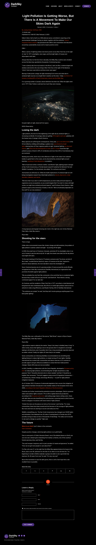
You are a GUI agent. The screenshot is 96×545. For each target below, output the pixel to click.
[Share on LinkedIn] (61, 471)
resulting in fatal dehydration (35, 161)
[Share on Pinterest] (52, 471)
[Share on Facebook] (26, 471)
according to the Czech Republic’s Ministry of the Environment (44, 388)
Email (39, 499)
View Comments (27, 428)
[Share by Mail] (69, 471)
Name (39, 494)
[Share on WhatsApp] (43, 471)
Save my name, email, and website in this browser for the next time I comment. (38, 508)
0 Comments (49, 27)
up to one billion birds (63, 141)
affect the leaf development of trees (40, 148)
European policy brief (38, 396)
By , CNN (32, 30)
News (56, 27)
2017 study (56, 148)
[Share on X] (35, 471)
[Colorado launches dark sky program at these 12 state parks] (1, 272)
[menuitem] (47, 6)
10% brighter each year (59, 136)
